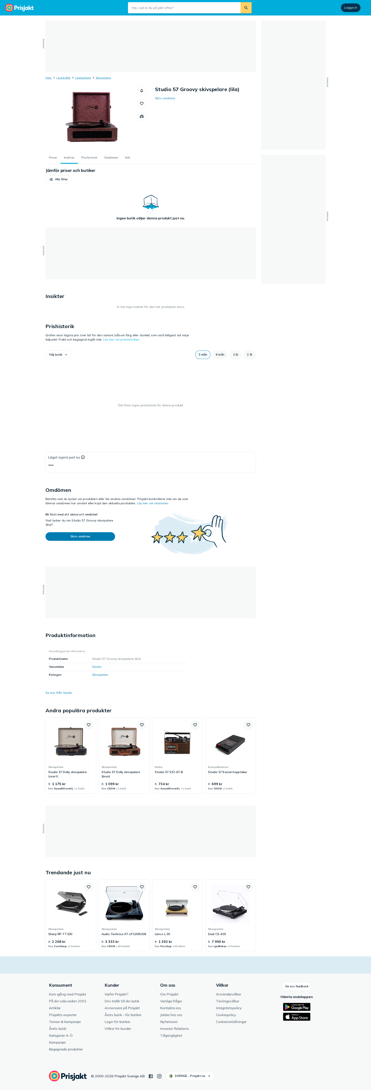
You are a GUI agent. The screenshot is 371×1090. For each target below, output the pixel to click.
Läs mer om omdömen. (153, 503)
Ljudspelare (83, 77)
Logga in (350, 7)
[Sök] (246, 7)
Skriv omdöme (165, 98)
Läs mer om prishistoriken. (121, 339)
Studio (97, 667)
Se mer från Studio (59, 693)
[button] (141, 90)
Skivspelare (103, 77)
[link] (71, 755)
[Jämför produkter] (141, 116)
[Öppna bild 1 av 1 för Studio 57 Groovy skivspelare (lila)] (91, 118)
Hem (49, 77)
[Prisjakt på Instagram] (159, 1076)
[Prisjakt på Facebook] (150, 1076)
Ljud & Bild (63, 77)
